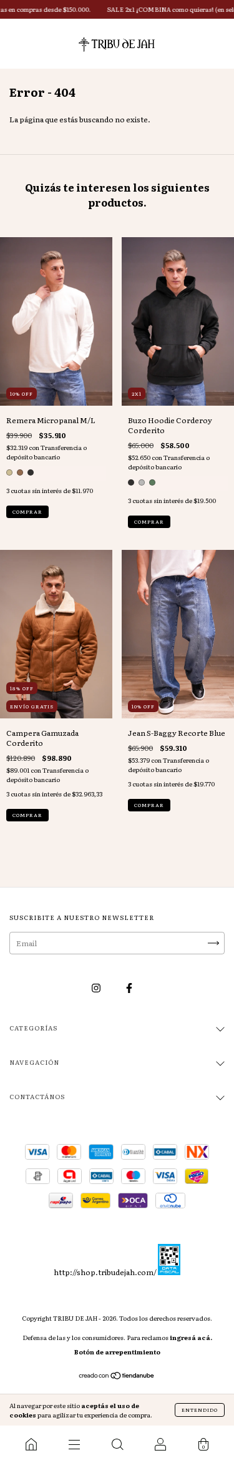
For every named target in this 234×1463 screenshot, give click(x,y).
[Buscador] (117, 1444)
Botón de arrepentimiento (117, 1351)
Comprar (27, 511)
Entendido (200, 1409)
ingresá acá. (191, 1337)
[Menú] (73, 1444)
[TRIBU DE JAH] (30, 1444)
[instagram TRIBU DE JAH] (97, 987)
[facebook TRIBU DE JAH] (129, 987)
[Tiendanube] (117, 1376)
